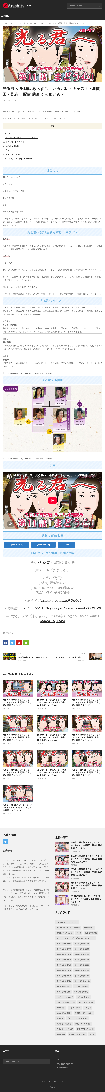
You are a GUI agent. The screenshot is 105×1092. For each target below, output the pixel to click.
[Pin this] (19, 642)
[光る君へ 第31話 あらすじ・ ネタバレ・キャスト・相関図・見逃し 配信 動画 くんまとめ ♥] (62, 847)
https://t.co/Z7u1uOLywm (37, 608)
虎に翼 (91, 1034)
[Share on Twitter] (12, 642)
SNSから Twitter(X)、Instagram (19, 159)
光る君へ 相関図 (12, 146)
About (52, 1087)
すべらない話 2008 (64, 949)
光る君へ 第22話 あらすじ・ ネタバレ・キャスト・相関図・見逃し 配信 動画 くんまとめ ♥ (86, 702)
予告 (7, 150)
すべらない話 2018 (82, 970)
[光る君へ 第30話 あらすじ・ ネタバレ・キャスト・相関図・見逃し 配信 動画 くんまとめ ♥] (62, 860)
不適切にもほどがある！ (84, 1013)
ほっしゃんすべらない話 (66, 1002)
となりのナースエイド (65, 997)
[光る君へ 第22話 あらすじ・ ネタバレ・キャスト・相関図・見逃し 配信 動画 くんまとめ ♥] (62, 873)
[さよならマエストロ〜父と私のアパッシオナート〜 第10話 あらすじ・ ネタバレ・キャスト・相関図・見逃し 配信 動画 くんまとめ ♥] (78, 657)
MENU (6, 16)
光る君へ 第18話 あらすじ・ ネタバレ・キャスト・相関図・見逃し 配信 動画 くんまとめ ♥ (17, 737)
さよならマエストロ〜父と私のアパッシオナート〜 (75, 938)
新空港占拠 (61, 1034)
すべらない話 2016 (64, 970)
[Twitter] (5, 841)
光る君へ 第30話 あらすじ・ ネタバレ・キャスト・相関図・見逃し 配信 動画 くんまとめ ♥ (51, 702)
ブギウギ (87, 1008)
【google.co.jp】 (16, 545)
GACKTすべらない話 (64, 933)
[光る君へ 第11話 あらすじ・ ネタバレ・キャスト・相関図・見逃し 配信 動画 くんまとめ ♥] (18, 688)
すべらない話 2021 (64, 981)
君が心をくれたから (64, 1024)
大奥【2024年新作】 (83, 1024)
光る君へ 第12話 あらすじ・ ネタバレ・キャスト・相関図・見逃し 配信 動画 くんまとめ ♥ (51, 772)
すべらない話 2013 (82, 960)
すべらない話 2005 (64, 944)
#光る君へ (45, 562)
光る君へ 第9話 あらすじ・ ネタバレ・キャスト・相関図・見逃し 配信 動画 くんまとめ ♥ (17, 807)
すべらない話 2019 (64, 976)
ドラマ (16, 100)
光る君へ (9, 633)
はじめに (9, 133)
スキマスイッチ (74, 1008)
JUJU (78, 933)
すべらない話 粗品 (81, 992)
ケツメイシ (61, 1008)
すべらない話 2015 (82, 965)
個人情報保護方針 (65, 1064)
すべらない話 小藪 (63, 992)
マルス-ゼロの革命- (64, 1013)
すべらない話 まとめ (82, 981)
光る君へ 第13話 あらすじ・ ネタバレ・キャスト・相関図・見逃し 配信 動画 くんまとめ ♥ (17, 772)
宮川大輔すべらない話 (65, 1029)
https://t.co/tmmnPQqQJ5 (61, 600)
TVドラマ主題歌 (91, 933)
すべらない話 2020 (82, 976)
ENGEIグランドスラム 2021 (67, 922)
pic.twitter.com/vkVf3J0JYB (79, 608)
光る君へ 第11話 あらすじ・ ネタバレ (21, 138)
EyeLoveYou (89, 928)
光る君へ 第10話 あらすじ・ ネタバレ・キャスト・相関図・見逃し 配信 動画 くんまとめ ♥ (86, 772)
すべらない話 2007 (82, 944)
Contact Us (62, 1068)
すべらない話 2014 (64, 965)
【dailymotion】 (43, 545)
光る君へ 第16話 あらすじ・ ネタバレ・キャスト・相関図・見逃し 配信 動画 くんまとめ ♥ (51, 737)
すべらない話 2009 (82, 949)
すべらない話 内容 (81, 986)
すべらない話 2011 (82, 954)
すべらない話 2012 (64, 960)
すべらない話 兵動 (63, 986)
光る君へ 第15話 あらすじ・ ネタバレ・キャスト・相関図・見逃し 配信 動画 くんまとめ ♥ (86, 737)
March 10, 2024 (52, 621)
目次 (52, 126)
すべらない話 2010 (64, 954)
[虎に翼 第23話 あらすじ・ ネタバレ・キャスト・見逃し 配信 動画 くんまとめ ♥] (62, 900)
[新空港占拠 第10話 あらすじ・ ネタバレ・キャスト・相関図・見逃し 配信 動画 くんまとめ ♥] (26, 657)
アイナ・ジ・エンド (86, 1002)
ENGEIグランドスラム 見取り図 (68, 928)
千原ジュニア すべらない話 (77, 1018)
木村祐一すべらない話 (77, 1034)
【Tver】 (67, 545)
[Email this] (26, 642)
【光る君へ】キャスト (14, 142)
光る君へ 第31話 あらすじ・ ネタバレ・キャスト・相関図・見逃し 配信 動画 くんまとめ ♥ (17, 702)
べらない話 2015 (83, 997)
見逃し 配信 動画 (12, 154)
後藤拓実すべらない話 (85, 1029)
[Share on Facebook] (5, 642)
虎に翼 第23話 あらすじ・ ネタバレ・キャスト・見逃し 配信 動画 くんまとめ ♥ (86, 899)
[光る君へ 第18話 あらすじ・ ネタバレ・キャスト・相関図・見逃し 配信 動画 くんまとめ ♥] (62, 887)
